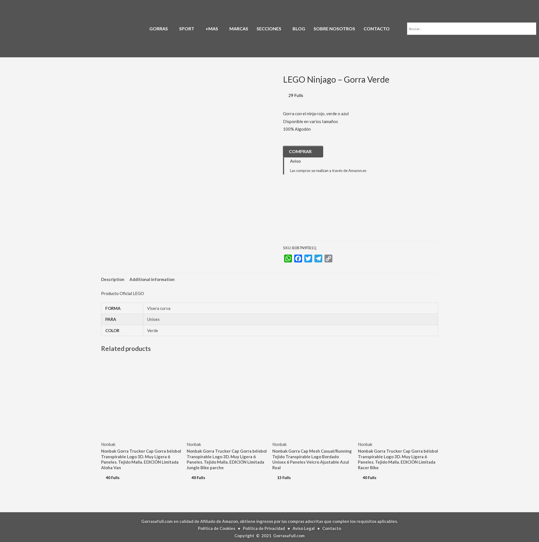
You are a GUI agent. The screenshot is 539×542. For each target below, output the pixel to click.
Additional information (152, 279)
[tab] (112, 279)
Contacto (331, 528)
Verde (152, 330)
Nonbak (108, 444)
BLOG (299, 28)
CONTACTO (377, 28)
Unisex (153, 319)
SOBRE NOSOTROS (334, 28)
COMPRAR (300, 151)
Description (112, 279)
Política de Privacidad (264, 528)
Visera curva (158, 308)
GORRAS (158, 28)
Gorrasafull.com (289, 535)
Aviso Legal (304, 528)
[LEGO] (311, 211)
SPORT (186, 28)
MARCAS (238, 28)
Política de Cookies (216, 528)
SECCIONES (269, 28)
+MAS (211, 28)
